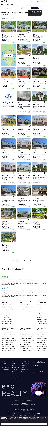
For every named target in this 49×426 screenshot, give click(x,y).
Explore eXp (4, 361)
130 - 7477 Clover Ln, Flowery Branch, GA (39, 131)
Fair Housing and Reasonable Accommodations (24, 405)
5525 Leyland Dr (6, 313)
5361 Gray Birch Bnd (7, 321)
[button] (24, 269)
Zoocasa (13, 363)
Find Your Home (32, 1)
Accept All (12, 423)
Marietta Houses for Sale (8, 338)
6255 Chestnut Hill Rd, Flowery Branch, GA (38, 224)
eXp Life (13, 361)
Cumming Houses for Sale (8, 336)
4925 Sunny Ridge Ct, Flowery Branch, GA (39, 84)
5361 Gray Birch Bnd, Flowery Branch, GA (24, 107)
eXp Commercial (15, 371)
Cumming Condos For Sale (26, 336)
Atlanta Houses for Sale (7, 332)
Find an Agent (4, 363)
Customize (36, 423)
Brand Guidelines (24, 369)
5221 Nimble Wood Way (7, 309)
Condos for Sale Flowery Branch (27, 307)
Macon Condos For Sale (25, 342)
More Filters (35, 8)
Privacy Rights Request (25, 363)
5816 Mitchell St (6, 315)
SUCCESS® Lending (15, 367)
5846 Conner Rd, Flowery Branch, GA (7, 247)
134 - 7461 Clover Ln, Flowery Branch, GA (8, 155)
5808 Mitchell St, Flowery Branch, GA (23, 84)
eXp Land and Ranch (16, 375)
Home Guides (4, 371)
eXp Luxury (14, 373)
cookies (4, 417)
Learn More (38, 413)
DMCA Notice (24, 403)
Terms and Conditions (25, 361)
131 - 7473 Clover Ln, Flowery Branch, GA (23, 131)
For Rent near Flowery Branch (26, 311)
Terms (35, 418)
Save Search (16, 18)
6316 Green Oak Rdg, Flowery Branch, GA (8, 37)
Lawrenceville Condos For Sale (27, 340)
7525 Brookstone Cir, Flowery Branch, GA (8, 131)
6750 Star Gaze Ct (6, 311)
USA (18, 257)
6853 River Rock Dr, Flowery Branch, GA (23, 224)
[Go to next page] (34, 260)
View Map (9, 55)
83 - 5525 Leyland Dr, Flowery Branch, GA (39, 178)
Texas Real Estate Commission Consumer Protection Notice (24, 410)
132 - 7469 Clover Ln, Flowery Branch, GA (24, 155)
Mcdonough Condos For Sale (26, 350)
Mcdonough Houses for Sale (8, 350)
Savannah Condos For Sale (26, 334)
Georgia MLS (18, 291)
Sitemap (22, 371)
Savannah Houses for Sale (8, 334)
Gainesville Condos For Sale (26, 348)
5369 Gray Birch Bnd (7, 323)
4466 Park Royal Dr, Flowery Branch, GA (23, 178)
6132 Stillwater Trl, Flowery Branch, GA (38, 201)
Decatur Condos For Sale (25, 344)
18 (30, 260)
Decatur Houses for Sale (8, 344)
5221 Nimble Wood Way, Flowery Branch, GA (38, 37)
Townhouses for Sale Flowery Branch (27, 309)
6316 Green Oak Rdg (7, 305)
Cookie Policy (23, 367)
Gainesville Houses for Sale (8, 348)
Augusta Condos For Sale (25, 346)
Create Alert (8, 110)
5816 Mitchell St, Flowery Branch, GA (7, 84)
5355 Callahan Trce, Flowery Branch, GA (24, 201)
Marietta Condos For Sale (25, 338)
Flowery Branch (27, 257)
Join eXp (3, 365)
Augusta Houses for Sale (8, 346)
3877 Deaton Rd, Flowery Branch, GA (7, 224)
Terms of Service (33, 404)
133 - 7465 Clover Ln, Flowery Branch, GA (39, 155)
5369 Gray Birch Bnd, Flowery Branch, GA (39, 107)
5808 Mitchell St (6, 317)
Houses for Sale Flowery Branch (27, 305)
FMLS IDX (13, 279)
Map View (44, 8)
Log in (42, 1)
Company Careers (5, 369)
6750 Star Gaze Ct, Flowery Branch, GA (23, 60)
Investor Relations (5, 367)
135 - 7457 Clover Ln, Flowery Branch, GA (8, 178)
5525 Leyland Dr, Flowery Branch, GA (38, 60)
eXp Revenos (14, 369)
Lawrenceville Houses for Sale (9, 340)
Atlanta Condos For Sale (25, 332)
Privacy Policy (23, 365)
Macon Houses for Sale (7, 342)
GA (21, 257)
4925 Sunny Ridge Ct (7, 319)
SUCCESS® (14, 365)
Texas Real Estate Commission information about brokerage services (24, 409)
